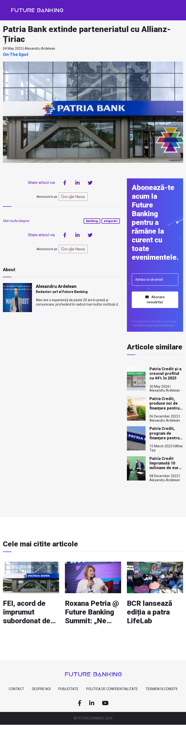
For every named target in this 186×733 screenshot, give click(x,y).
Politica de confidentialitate (112, 689)
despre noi (41, 689)
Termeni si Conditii (161, 689)
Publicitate (68, 689)
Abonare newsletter (156, 299)
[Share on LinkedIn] (77, 182)
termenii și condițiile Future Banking (155, 325)
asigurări (110, 221)
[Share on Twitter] (90, 182)
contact (16, 689)
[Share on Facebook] (65, 182)
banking (92, 221)
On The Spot (15, 54)
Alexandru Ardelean (56, 286)
